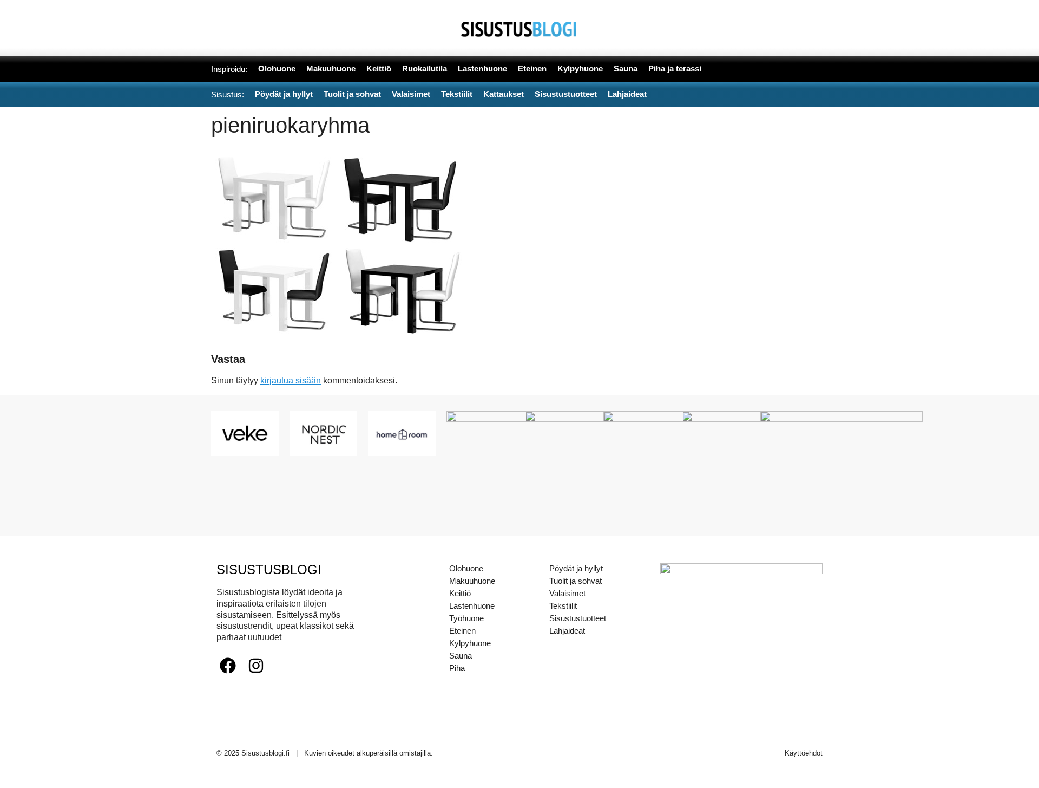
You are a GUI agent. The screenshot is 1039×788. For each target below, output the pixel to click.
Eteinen (462, 630)
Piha (457, 668)
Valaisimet (567, 593)
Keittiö (460, 593)
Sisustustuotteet (577, 618)
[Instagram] (256, 665)
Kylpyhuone (470, 643)
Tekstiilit (563, 605)
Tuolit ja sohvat (575, 580)
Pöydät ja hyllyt (576, 568)
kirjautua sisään (290, 380)
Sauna (460, 655)
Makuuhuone (472, 580)
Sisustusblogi (268, 569)
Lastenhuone (472, 605)
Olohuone (466, 568)
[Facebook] (227, 665)
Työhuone (466, 618)
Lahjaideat (567, 630)
